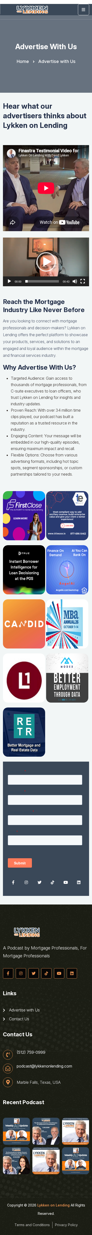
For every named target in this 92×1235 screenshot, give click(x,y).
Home (23, 61)
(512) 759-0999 (31, 1052)
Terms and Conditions (32, 1225)
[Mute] (74, 281)
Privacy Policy (66, 1225)
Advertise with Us (24, 1010)
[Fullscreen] (82, 281)
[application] (46, 262)
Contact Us (18, 1019)
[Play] (9, 281)
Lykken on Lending (53, 1205)
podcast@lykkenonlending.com (44, 1066)
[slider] (42, 281)
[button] (46, 262)
